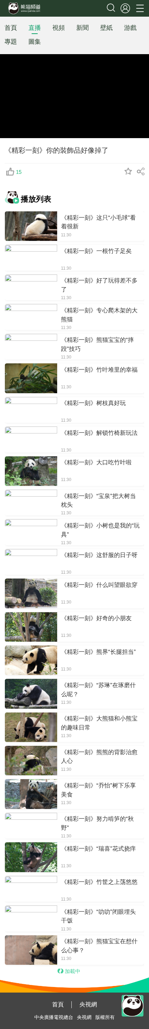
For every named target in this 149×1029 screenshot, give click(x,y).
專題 (11, 41)
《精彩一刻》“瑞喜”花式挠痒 (98, 848)
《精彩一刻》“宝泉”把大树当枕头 (98, 500)
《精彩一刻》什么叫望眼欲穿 (99, 585)
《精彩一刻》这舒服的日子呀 (99, 555)
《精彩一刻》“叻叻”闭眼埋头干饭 (98, 916)
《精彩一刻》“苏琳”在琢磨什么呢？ (98, 689)
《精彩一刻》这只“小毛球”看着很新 (98, 222)
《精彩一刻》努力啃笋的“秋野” (97, 823)
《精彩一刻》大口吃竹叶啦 (96, 462)
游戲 (130, 27)
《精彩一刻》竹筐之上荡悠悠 (99, 882)
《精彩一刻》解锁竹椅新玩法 (99, 433)
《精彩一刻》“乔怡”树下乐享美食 (98, 790)
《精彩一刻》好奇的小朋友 (96, 618)
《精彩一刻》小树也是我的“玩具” (100, 530)
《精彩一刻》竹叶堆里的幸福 (99, 369)
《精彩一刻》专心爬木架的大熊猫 (99, 314)
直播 (34, 27)
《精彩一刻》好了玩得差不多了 (99, 285)
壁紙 (106, 27)
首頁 (11, 27)
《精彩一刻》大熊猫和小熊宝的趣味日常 (99, 723)
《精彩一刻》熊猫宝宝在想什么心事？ (99, 945)
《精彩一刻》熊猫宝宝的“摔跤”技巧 (97, 344)
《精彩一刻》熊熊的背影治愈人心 (99, 756)
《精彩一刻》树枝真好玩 (93, 403)
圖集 (34, 41)
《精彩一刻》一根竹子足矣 (96, 251)
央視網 (88, 1004)
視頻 (58, 27)
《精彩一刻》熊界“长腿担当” (98, 652)
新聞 (82, 27)
